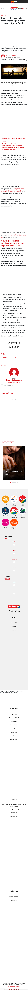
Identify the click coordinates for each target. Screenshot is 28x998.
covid (14, 358)
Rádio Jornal (14, 900)
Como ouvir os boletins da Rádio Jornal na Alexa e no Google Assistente (14, 805)
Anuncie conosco (14, 816)
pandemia (5, 358)
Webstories (8, 442)
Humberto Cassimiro (11, 55)
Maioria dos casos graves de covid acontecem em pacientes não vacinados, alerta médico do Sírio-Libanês (13, 140)
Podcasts (14, 626)
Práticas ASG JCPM (14, 717)
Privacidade (14, 721)
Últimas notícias (14, 622)
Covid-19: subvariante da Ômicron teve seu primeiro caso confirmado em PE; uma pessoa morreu (14, 144)
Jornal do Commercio (14, 896)
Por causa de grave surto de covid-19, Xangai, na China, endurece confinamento (13, 148)
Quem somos (14, 714)
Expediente (14, 732)
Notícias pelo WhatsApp (14, 809)
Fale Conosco (14, 735)
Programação (14, 812)
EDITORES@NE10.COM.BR (14, 986)
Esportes (14, 630)
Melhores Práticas (14, 725)
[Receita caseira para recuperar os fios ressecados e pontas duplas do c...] (14, 463)
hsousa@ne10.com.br (14, 382)
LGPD (14, 728)
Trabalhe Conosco (14, 739)
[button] (10, 482)
